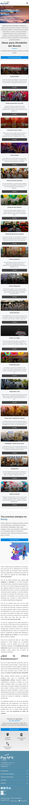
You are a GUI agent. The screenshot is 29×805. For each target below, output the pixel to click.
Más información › (14, 729)
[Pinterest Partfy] (10, 788)
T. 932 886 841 (4, 762)
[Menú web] (27, 3)
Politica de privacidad (16, 798)
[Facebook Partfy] (2, 788)
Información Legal (5, 798)
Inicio (2, 6)
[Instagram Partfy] (4, 788)
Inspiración (6, 6)
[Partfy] (5, 2)
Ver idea (14, 87)
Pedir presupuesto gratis (14, 57)
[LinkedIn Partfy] (7, 788)
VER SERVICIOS (14, 539)
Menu (8, 2)
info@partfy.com (4, 766)
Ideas (12, 6)
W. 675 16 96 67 (4, 764)
